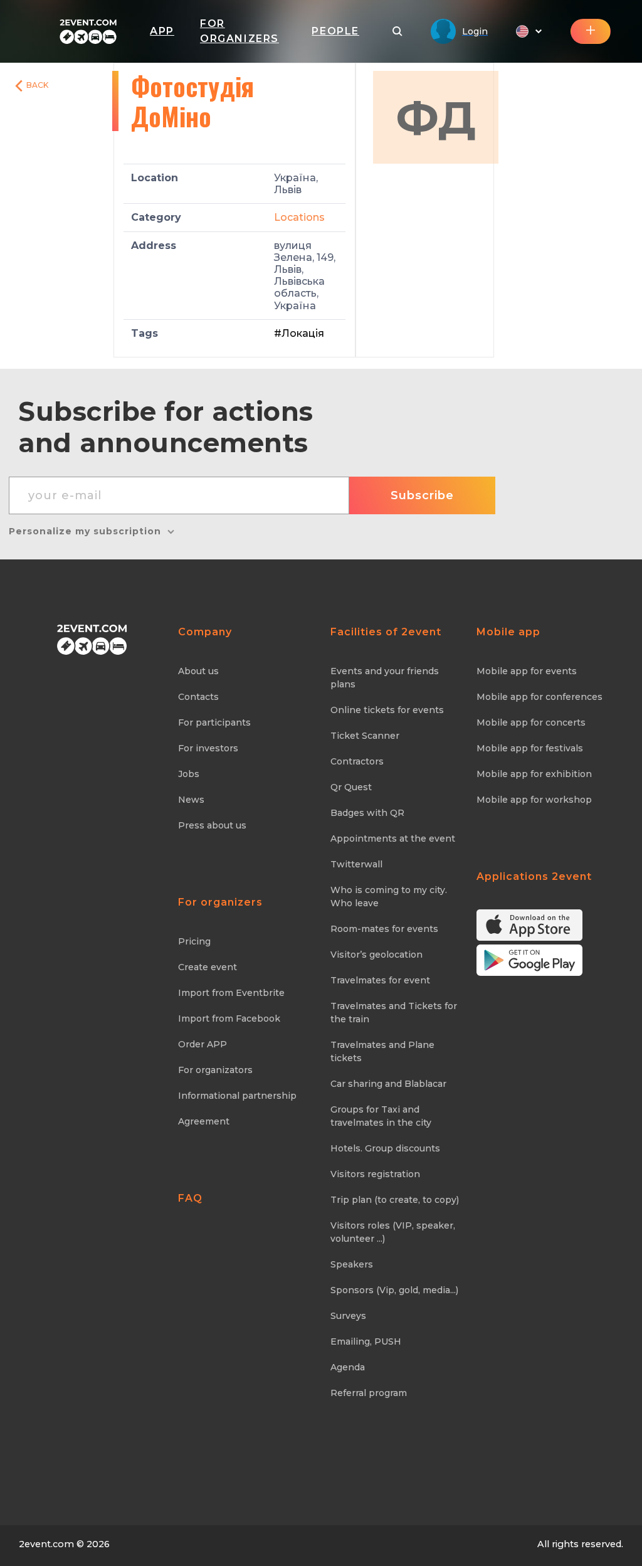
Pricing (194, 941)
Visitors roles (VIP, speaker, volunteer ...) (392, 1232)
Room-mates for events (384, 928)
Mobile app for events (526, 671)
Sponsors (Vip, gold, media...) (394, 1290)
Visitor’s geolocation (376, 954)
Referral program (368, 1393)
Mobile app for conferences (539, 696)
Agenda (347, 1367)
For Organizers (239, 31)
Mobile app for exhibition (534, 774)
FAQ (190, 1198)
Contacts (198, 696)
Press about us (212, 825)
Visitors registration (375, 1174)
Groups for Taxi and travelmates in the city (380, 1116)
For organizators (215, 1070)
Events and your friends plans (384, 677)
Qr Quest (351, 787)
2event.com (46, 1544)
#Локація (299, 333)
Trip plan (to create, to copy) (394, 1199)
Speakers (351, 1264)
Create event (207, 967)
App (162, 31)
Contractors (357, 761)
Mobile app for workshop (534, 799)
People (335, 31)
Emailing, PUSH (365, 1341)
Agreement (203, 1121)
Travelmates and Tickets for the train (393, 1012)
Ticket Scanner (364, 735)
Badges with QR (367, 812)
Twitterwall (356, 864)
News (191, 799)
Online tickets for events (387, 710)
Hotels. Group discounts (385, 1148)
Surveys (348, 1315)
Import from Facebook (229, 1018)
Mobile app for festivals (529, 748)
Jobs (188, 774)
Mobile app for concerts (531, 722)
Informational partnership (237, 1095)
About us (198, 671)
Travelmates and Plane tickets (382, 1051)
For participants (214, 722)
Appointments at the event (392, 838)
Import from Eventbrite (231, 992)
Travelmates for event (380, 980)
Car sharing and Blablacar (388, 1083)
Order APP (202, 1044)
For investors (208, 748)
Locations (299, 217)
